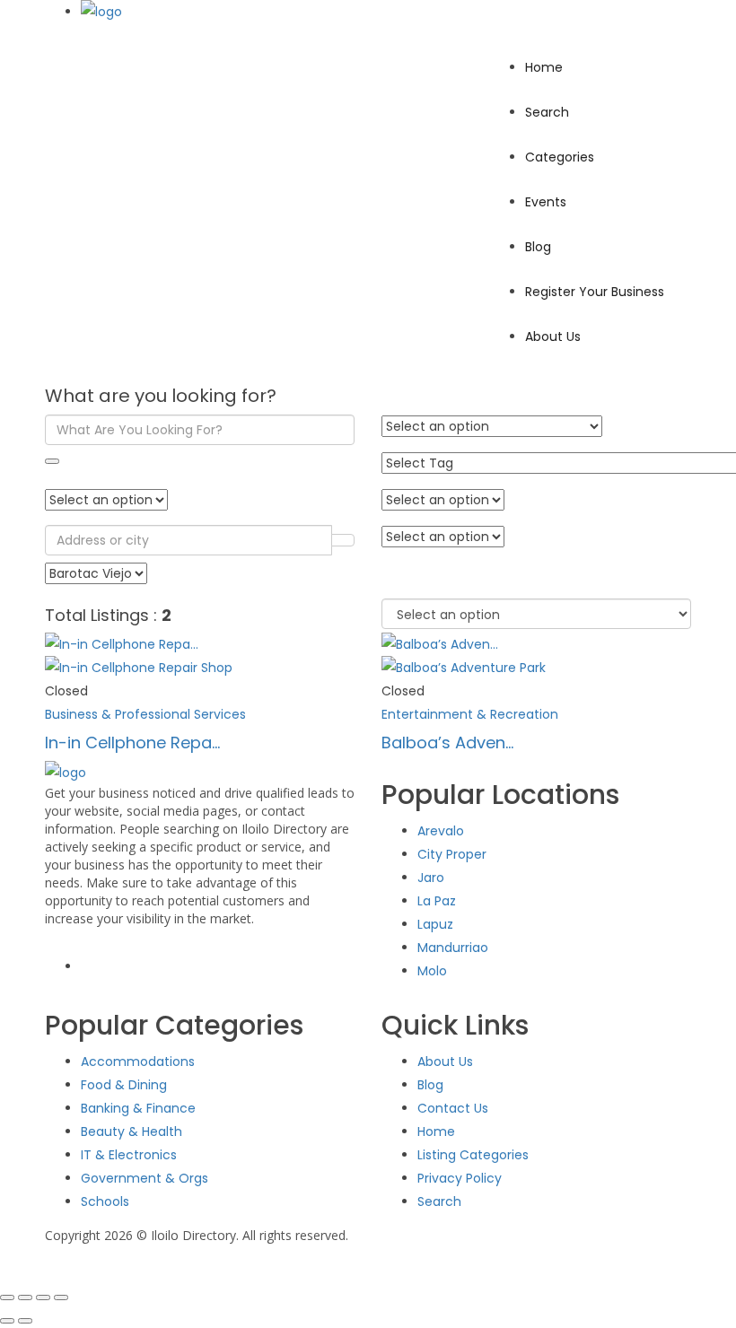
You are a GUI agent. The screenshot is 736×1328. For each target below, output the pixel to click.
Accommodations (138, 1061)
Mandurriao (452, 948)
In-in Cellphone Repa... (132, 742)
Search (547, 112)
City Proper (451, 854)
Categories (559, 157)
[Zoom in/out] (7, 1297)
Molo (432, 971)
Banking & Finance (138, 1108)
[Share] (43, 1297)
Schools (105, 1201)
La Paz (436, 901)
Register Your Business (594, 292)
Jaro (430, 878)
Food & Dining (124, 1085)
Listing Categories (473, 1155)
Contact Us (452, 1108)
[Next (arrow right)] (25, 1321)
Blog (538, 247)
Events (545, 202)
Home (544, 67)
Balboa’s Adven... (447, 742)
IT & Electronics (129, 1155)
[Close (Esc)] (61, 1297)
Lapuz (435, 924)
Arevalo (440, 831)
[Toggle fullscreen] (25, 1297)
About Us (553, 336)
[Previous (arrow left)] (7, 1321)
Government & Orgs (144, 1178)
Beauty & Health (131, 1131)
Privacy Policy (459, 1178)
